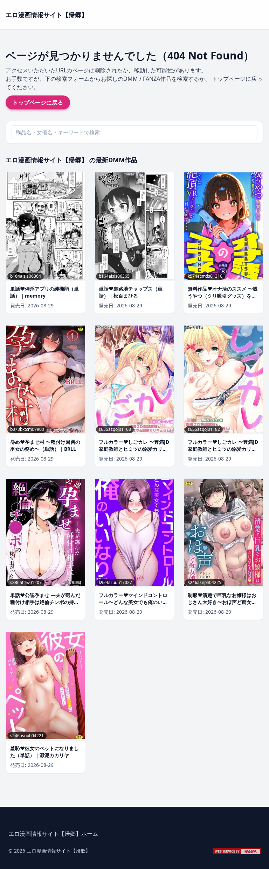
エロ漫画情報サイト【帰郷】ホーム (53, 834)
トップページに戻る (38, 102)
